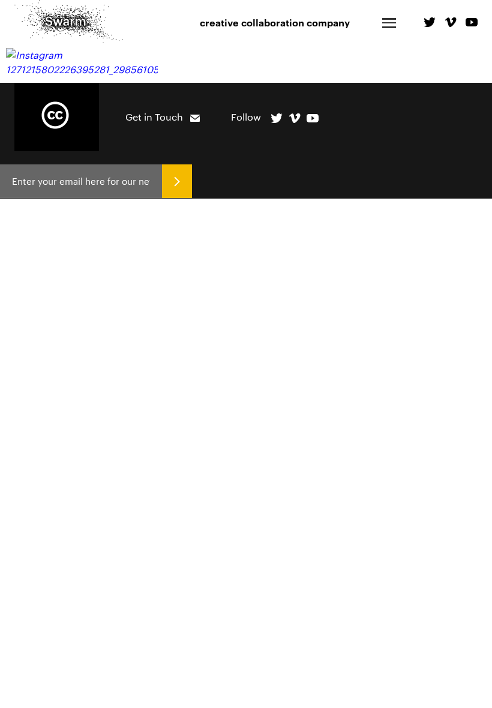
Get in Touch (154, 116)
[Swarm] (68, 21)
